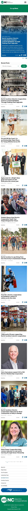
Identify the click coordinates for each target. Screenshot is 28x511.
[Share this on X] (23, 55)
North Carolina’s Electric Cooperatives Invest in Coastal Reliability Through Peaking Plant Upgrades (11, 40)
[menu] (25, 2)
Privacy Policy (14, 507)
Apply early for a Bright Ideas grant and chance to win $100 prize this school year (10, 179)
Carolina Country (5, 480)
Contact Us (3, 483)
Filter (24, 66)
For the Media (4, 485)
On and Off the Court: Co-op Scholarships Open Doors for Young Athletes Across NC (10, 140)
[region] (14, 36)
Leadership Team (5, 475)
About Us (3, 467)
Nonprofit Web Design (12, 509)
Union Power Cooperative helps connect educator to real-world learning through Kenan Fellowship (12, 451)
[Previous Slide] (23, 58)
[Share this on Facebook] (21, 55)
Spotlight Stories (5, 477)
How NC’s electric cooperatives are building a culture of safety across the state (11, 296)
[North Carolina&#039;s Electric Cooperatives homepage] (7, 2)
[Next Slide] (26, 58)
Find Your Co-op (16, 490)
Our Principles (4, 472)
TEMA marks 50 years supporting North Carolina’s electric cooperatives (13, 335)
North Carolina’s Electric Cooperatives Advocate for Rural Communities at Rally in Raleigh (11, 411)
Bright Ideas (3, 469)
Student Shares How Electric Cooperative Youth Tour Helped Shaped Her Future (10, 219)
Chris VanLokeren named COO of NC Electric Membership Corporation (13, 373)
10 (20, 461)
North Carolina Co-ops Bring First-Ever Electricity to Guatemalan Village (13, 257)
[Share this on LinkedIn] (19, 55)
